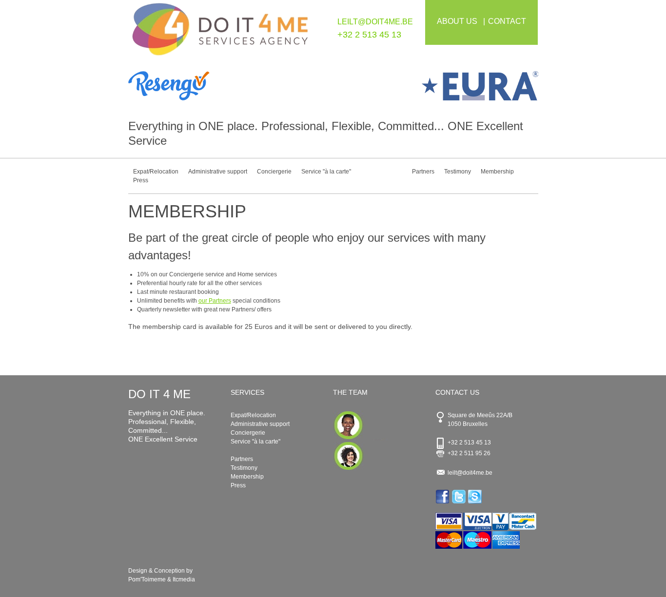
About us (457, 21)
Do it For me (220, 33)
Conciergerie (274, 171)
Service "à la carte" (326, 171)
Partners (423, 171)
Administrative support (217, 171)
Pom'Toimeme (147, 579)
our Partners (214, 300)
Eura (435, 85)
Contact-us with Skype (476, 496)
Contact (507, 21)
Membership (497, 171)
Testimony (457, 171)
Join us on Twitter (459, 496)
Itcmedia (184, 579)
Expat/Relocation (155, 171)
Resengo (230, 85)
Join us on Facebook (443, 496)
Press (140, 180)
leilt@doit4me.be (375, 22)
